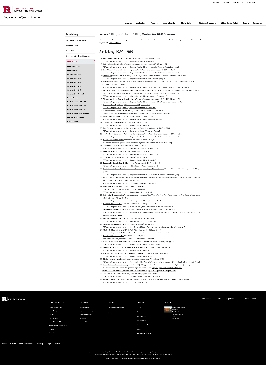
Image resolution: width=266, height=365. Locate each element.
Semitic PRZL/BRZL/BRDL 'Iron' (114, 116)
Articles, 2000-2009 (74, 82)
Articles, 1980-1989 (74, 74)
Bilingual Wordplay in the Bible (114, 218)
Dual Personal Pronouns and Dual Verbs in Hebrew (121, 128)
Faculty (139, 307)
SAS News (226, 2)
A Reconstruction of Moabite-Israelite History (119, 99)
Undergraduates (141, 316)
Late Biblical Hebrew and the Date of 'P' (117, 70)
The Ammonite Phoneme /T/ (113, 209)
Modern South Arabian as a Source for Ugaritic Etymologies (124, 186)
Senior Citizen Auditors (143, 325)
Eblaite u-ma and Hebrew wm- (114, 177)
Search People (251, 2)
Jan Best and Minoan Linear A (113, 140)
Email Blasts (70, 51)
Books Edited (72, 70)
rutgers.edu (235, 2)
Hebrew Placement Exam (144, 333)
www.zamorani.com (159, 227)
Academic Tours (72, 45)
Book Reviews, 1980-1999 (76, 102)
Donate (246, 23)
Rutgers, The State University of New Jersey (128, 358)
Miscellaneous (72, 121)
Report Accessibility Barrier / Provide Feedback (156, 354)
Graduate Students (142, 320)
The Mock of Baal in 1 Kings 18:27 (115, 230)
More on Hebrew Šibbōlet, (112, 204)
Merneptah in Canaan (110, 81)
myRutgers (52, 314)
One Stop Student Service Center (58, 325)
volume (153, 183)
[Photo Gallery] (194, 23)
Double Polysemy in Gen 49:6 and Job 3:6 (118, 111)
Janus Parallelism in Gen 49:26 (113, 58)
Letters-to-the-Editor (75, 118)
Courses (139, 312)
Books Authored (73, 66)
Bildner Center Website (230, 23)
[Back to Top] (261, 360)
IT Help (13, 343)
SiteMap (40, 343)
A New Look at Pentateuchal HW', (115, 122)
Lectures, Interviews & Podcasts (78, 56)
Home (4, 343)
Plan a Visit (52, 333)
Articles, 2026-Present (75, 94)
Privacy (110, 313)
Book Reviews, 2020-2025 (76, 110)
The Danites (107, 76)
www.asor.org (116, 215)
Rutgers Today (53, 311)
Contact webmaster (156, 358)
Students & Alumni (206, 23)
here (169, 143)
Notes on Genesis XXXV (111, 151)
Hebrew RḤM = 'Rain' (109, 145)
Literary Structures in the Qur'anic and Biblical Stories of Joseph (126, 241)
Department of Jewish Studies (22, 17)
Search (57, 343)
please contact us (115, 43)
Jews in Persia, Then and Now (113, 236)
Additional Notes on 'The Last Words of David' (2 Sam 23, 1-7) (124, 253)
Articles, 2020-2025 (74, 90)
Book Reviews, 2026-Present (78, 114)
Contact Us (257, 23)
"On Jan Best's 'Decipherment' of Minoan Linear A (120, 134)
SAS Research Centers (86, 314)
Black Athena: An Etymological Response (117, 259)
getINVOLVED (52, 329)
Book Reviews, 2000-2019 (76, 106)
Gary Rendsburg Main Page (76, 40)
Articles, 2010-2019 (74, 86)
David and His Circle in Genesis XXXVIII (116, 163)
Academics (140, 23)
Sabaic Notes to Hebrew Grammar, (115, 265)
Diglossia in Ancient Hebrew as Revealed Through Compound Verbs (127, 90)
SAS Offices (83, 318)
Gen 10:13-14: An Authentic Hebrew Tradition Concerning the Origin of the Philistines (133, 169)
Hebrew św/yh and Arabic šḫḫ (113, 195)
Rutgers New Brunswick (55, 307)
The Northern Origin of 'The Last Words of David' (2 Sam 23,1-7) (125, 247)
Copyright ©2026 (110, 358)
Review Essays (72, 98)
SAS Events (216, 2)
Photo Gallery (187, 23)
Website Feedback (26, 343)
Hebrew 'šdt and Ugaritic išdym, (114, 64)
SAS (243, 2)
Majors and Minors (85, 307)
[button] (94, 61)
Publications (72, 61)
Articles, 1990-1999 (74, 78)
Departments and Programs (87, 311)
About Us (128, 23)
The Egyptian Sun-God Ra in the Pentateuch (118, 224)
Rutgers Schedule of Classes (56, 322)
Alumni (139, 329)
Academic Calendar (54, 318)
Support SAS (83, 322)
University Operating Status (116, 307)
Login (49, 343)
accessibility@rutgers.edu (126, 354)
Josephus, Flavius (109, 279)
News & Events (169, 23)
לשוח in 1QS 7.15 (109, 274)
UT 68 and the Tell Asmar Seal (114, 157)
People (153, 23)
